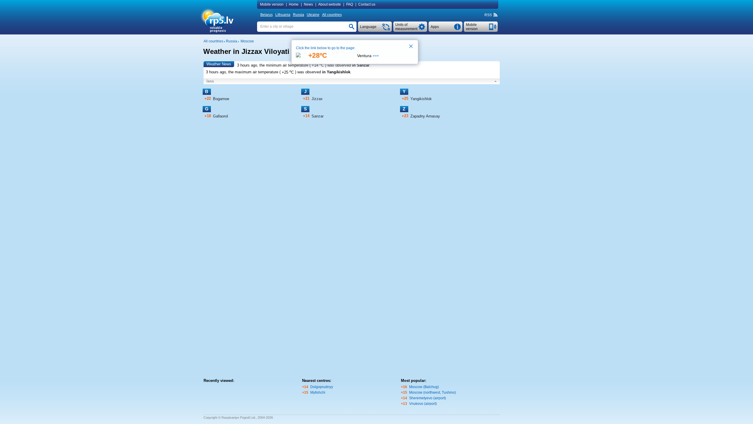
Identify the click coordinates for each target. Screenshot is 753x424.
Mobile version (272, 4)
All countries (332, 15)
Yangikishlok (421, 99)
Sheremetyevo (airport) (427, 398)
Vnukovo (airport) (423, 404)
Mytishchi (317, 392)
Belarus (266, 15)
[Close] (411, 46)
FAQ (349, 4)
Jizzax (317, 99)
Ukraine (313, 15)
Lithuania (282, 15)
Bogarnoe (221, 99)
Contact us (366, 4)
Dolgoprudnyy (321, 387)
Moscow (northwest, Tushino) (432, 392)
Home (294, 4)
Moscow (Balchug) (424, 387)
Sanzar (317, 116)
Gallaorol (220, 116)
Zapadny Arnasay (425, 116)
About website (329, 4)
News (308, 4)
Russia (298, 15)
